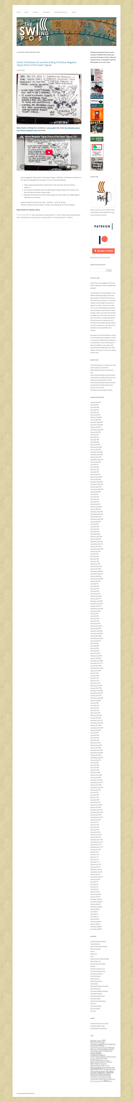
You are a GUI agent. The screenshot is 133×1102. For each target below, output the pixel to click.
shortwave (95, 1067)
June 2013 (93, 795)
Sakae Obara (94, 984)
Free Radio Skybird (96, 1051)
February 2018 (94, 656)
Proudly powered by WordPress (26, 1093)
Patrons (35, 12)
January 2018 (94, 658)
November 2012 (95, 812)
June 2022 (93, 526)
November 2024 (95, 454)
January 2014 (94, 777)
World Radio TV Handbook (98, 1028)
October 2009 (94, 904)
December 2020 (95, 571)
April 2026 (93, 412)
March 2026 (94, 415)
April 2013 (93, 800)
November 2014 (95, 752)
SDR (103, 1065)
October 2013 (94, 785)
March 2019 (94, 623)
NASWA (92, 966)
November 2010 (95, 872)
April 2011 (93, 859)
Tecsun (104, 1077)
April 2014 (93, 770)
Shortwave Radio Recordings (100, 1074)
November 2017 (95, 663)
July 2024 (93, 464)
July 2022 (93, 524)
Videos (109, 1078)
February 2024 (94, 477)
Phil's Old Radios (95, 976)
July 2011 (93, 852)
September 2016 (95, 698)
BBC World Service (97, 1042)
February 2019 (94, 626)
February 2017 (94, 685)
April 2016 (93, 710)
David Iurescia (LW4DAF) (97, 1046)
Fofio (92, 956)
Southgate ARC (95, 1078)
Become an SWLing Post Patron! (100, 257)
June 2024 (93, 467)
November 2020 (95, 574)
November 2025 (95, 425)
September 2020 (95, 579)
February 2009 (94, 921)
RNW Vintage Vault (96, 981)
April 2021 (93, 561)
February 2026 (94, 417)
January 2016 (94, 718)
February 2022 (94, 536)
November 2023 (95, 484)
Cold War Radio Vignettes (98, 941)
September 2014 (95, 757)
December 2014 (95, 750)
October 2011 (94, 844)
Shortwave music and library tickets (101, 390)
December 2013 (95, 780)
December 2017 (95, 661)
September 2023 (95, 489)
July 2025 (93, 434)
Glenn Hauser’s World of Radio (99, 959)
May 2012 (93, 827)
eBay (95, 1049)
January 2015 (94, 748)
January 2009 (94, 924)
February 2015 (94, 745)
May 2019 (93, 618)
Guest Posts (108, 1051)
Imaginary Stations (97, 1055)
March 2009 (94, 919)
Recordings (39, 215)
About (74, 12)
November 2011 (95, 842)
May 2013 (93, 797)
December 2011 (95, 839)
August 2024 (94, 462)
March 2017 (94, 683)
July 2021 (93, 554)
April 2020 (93, 591)
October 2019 (94, 606)
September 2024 (95, 459)
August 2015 (94, 730)
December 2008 (95, 926)
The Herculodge (95, 1008)
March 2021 (94, 564)
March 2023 (94, 504)
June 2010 (93, 884)
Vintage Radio (94, 1079)
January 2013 (94, 807)
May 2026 (93, 410)
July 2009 (93, 911)
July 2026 (93, 405)
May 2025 (93, 439)
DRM (92, 1049)
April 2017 (93, 680)
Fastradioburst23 (106, 1049)
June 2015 (93, 735)
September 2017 (95, 668)
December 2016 (95, 690)
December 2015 (95, 720)
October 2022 (94, 516)
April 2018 (93, 651)
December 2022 (95, 511)
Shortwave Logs (35, 217)
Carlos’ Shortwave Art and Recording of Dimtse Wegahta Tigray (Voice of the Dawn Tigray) (46, 63)
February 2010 (94, 894)
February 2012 (94, 834)
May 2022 (93, 529)
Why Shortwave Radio (96, 1081)
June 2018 (93, 646)
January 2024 (94, 479)
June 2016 (93, 705)
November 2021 (95, 544)
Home (18, 12)
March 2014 (94, 772)
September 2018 (95, 638)
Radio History (95, 1062)
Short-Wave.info (95, 988)
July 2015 (93, 733)
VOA (101, 1079)
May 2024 (93, 469)
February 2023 (94, 507)
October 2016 (94, 695)
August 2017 (94, 670)
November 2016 (95, 693)
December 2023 (95, 482)
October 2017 (94, 666)
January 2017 (94, 688)
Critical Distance (95, 944)
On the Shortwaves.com (97, 971)
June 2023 (93, 497)
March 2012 (94, 832)
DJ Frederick (110, 1047)
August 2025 (94, 432)
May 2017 (93, 678)
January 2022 (94, 539)
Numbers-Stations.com (97, 969)
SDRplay (107, 1065)
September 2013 (95, 787)
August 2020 (94, 581)
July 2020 (93, 584)
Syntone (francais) (96, 1006)
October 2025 (94, 427)
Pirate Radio (95, 1060)
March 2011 (94, 862)
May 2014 (93, 767)
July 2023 (93, 494)
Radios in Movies (106, 1062)
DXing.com (93, 954)
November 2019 (95, 603)
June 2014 (93, 765)
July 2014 (93, 762)
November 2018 (95, 633)
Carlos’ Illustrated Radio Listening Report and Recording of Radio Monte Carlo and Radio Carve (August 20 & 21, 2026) (102, 377)
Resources (46, 12)
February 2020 (94, 596)
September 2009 (95, 906)
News (33, 215)
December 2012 (95, 810)
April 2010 (93, 889)
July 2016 (93, 703)
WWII (110, 1081)
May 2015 (93, 738)
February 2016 (94, 715)
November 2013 (95, 782)
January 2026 (94, 420)
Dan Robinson (110, 1044)
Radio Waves (95, 1063)
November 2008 (95, 929)
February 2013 (94, 805)
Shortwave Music (109, 1069)
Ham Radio (96, 1052)
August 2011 (94, 849)
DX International (95, 949)
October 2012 (94, 815)
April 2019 (93, 621)
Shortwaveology (95, 998)
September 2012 (95, 817)
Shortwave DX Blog (96, 993)
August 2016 (94, 700)
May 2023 (93, 499)
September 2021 (95, 549)
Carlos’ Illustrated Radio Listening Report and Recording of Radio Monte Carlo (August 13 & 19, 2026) (102, 384)
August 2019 (94, 611)
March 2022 (94, 534)
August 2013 (94, 790)
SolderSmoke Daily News (98, 1001)
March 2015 (94, 743)
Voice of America (109, 1079)
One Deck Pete (101, 1058)
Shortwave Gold (96, 1069)
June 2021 (93, 556)
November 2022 (95, 514)
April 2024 (93, 472)
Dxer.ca (92, 951)
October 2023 (94, 487)
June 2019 (93, 616)
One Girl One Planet (96, 974)
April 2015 (93, 740)
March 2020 (94, 593)
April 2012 (93, 829)
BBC (104, 1040)
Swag (26, 12)
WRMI (106, 1081)
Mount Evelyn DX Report (98, 964)
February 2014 (94, 775)
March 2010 (94, 892)
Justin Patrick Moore (98, 1056)
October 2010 (94, 874)
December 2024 (95, 452)
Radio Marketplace (61, 12)
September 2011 (95, 847)
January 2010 (94, 897)
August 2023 (94, 492)
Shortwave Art (25, 217)
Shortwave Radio (48, 215)
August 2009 (94, 909)
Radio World (103, 1063)
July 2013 (93, 792)
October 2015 (94, 725)
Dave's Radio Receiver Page (98, 946)
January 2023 (94, 509)
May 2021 (93, 559)
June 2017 (93, 675)
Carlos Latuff (51, 128)
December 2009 (95, 899)
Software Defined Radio (100, 1075)
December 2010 (95, 869)
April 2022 (93, 531)
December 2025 (95, 422)
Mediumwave (111, 1057)
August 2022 (94, 521)
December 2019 (95, 601)
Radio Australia (105, 1060)
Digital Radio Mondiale (97, 1047)
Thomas (70, 217)
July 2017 (93, 673)
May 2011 (93, 857)
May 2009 (93, 914)
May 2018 (93, 648)
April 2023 (93, 502)
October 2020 (94, 576)
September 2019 (95, 608)
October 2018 (94, 636)
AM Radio (93, 1040)
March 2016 (94, 713)
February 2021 (94, 566)
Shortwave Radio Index (97, 996)
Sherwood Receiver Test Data (99, 986)
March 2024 (94, 474)
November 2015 (95, 723)
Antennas (99, 1040)
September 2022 (95, 519)
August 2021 (94, 551)
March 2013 (94, 802)
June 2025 (93, 437)
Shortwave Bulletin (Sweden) (99, 991)
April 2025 (93, 442)
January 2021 (94, 569)
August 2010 (94, 879)
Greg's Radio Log (95, 961)
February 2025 (94, 447)
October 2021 (94, 546)
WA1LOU (93, 1011)
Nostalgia (92, 1058)
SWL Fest (93, 1003)
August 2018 (94, 641)
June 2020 (93, 586)
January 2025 (94, 449)
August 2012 (94, 820)
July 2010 (93, 882)
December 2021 (95, 541)
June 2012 (93, 825)
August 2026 (94, 402)
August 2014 (94, 760)
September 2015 (95, 728)
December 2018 (95, 631)
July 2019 (93, 613)
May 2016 (93, 708)
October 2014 (94, 755)
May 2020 (93, 589)
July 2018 (93, 643)
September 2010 (95, 877)
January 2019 (94, 628)
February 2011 (94, 864)
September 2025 (95, 430)
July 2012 (93, 822)
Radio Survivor (94, 979)
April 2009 (93, 916)
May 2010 (93, 887)
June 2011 (93, 854)
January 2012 (94, 837)
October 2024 (94, 457)
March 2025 (94, 444)
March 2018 (94, 653)
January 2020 (94, 598)
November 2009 (95, 902)
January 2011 (94, 867)
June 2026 (93, 407)
